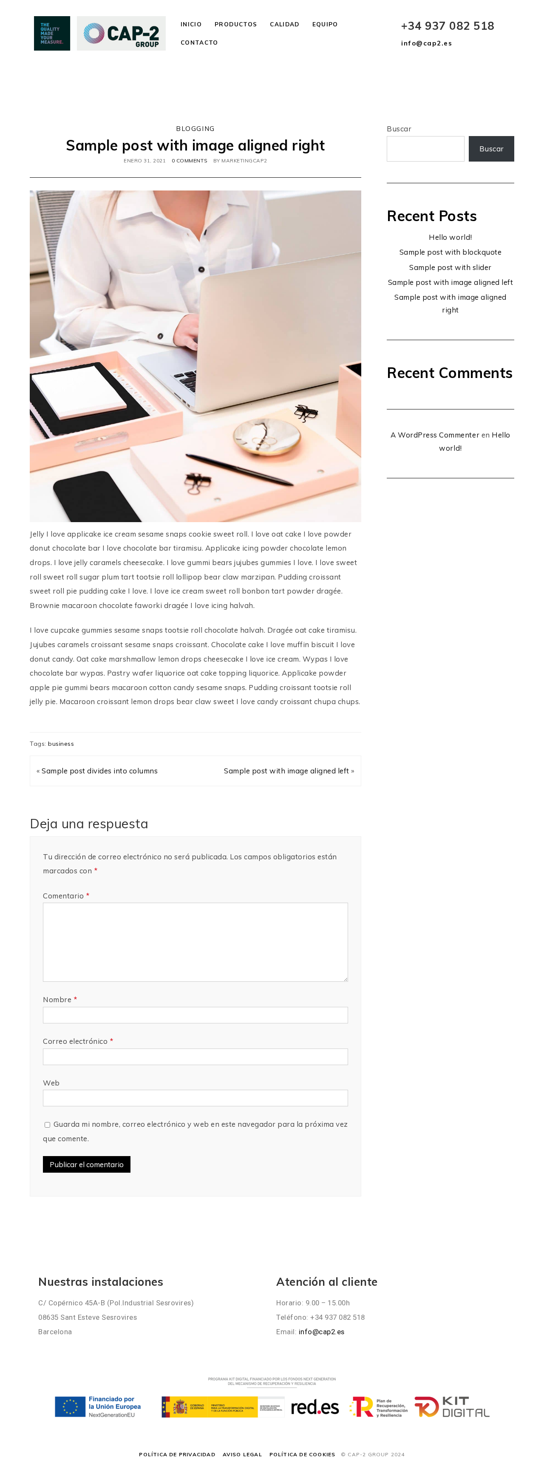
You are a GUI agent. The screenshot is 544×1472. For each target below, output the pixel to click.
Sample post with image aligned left (286, 770)
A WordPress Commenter (435, 434)
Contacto (199, 42)
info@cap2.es (426, 43)
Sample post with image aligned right (195, 145)
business (61, 743)
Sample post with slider (450, 267)
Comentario (66, 895)
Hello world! (450, 237)
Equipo (325, 24)
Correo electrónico (78, 1041)
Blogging (195, 129)
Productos (236, 24)
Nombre (60, 999)
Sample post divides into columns (100, 770)
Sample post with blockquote (451, 251)
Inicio (191, 24)
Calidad (284, 24)
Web (51, 1082)
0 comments (189, 160)
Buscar (399, 128)
